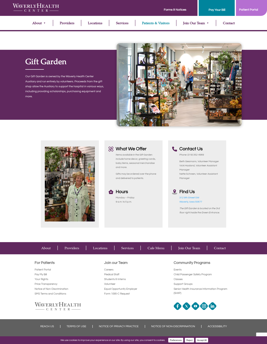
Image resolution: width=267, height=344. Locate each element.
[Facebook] (178, 309)
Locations (95, 23)
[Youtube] (196, 309)
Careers (108, 269)
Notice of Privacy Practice (119, 326)
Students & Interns (115, 279)
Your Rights (41, 279)
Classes (178, 279)
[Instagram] (204, 309)
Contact (229, 23)
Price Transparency (46, 284)
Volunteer (109, 284)
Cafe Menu (156, 248)
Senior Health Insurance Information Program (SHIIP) (200, 291)
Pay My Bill (41, 274)
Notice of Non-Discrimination (51, 289)
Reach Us (47, 326)
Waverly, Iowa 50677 (190, 202)
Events (178, 269)
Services (122, 23)
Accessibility (217, 326)
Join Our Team (194, 23)
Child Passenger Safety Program (193, 274)
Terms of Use (76, 326)
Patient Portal (43, 269)
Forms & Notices (175, 9)
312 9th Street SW (189, 197)
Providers (67, 23)
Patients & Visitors (156, 23)
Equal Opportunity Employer (120, 289)
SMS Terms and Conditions (50, 293)
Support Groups (183, 284)
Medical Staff (111, 274)
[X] (187, 309)
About (37, 23)
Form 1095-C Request (117, 293)
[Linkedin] (213, 309)
